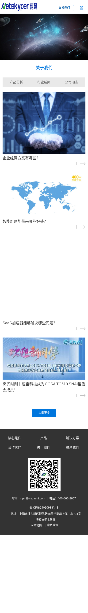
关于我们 (43, 447)
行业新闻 (43, 82)
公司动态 (71, 82)
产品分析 (16, 82)
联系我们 (72, 447)
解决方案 (72, 438)
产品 (43, 438)
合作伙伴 (14, 447)
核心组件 (14, 438)
